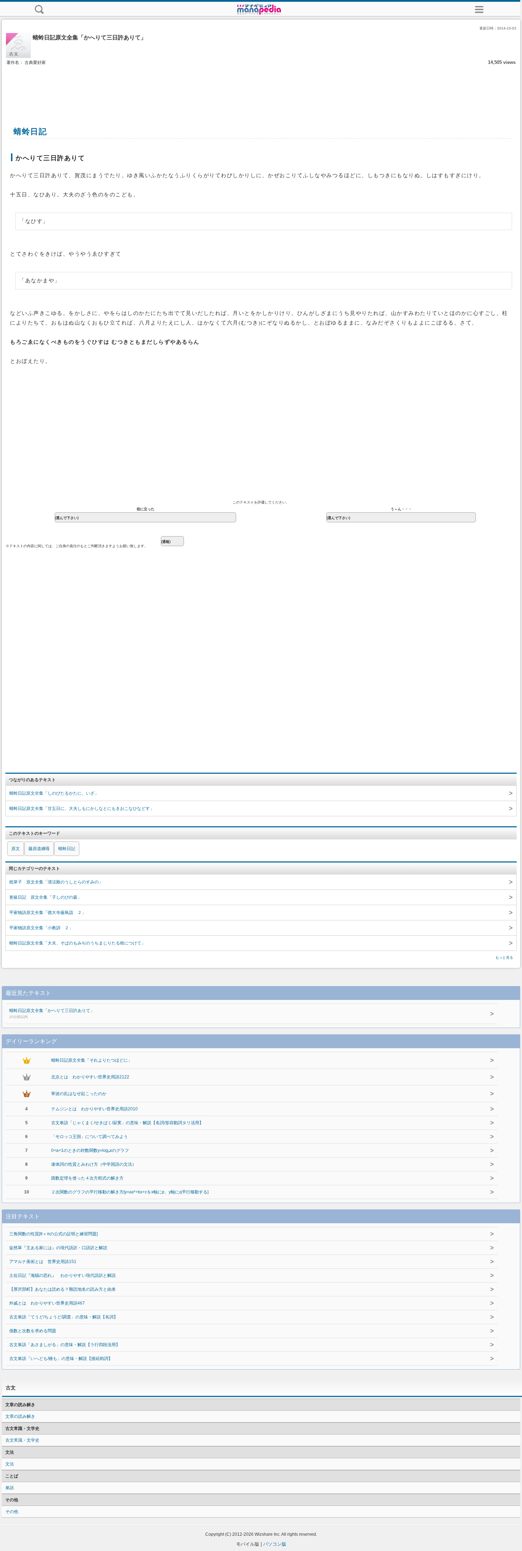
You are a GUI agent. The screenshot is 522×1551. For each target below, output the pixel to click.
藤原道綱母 (39, 848)
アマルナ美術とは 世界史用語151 (42, 1261)
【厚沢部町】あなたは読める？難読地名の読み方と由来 (62, 1289)
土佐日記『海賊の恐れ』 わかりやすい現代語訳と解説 (62, 1275)
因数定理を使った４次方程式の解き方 (87, 1178)
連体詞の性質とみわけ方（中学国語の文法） (93, 1164)
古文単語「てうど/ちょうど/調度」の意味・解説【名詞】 (63, 1317)
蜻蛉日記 (66, 848)
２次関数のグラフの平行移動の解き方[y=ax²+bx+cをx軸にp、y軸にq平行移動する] (129, 1192)
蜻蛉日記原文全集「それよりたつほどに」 (91, 1060)
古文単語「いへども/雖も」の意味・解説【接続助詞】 (61, 1358)
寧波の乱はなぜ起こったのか (79, 1093)
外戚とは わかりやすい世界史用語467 (47, 1303)
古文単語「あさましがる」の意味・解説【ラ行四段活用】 (64, 1344)
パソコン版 (274, 1544)
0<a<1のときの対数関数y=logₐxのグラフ (90, 1150)
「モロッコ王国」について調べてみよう (89, 1136)
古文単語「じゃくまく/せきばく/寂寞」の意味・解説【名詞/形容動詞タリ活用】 (127, 1122)
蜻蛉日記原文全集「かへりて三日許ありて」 (51, 1013)
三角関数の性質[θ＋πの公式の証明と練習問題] (53, 1233)
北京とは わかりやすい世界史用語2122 (90, 1076)
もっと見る (504, 957)
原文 (15, 848)
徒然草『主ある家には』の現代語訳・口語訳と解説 (58, 1247)
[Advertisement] (261, 88)
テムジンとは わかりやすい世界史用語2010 (94, 1108)
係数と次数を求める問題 (32, 1330)
